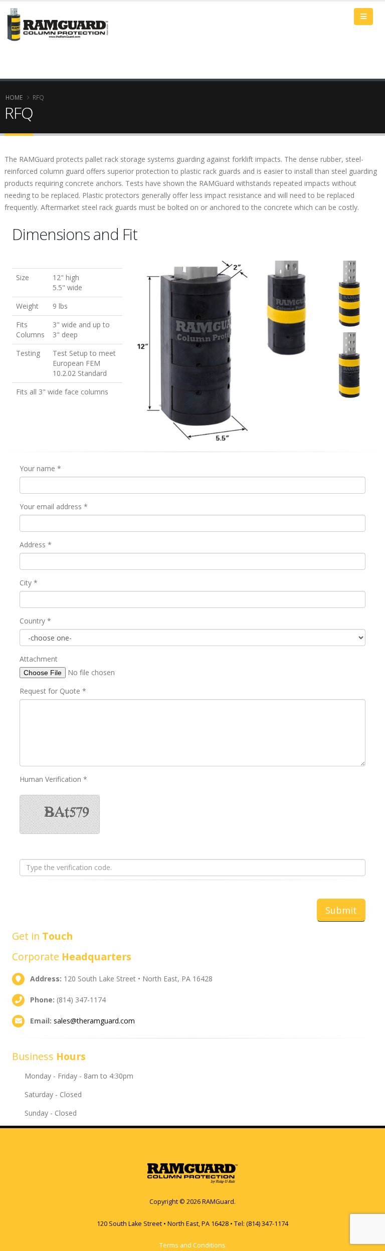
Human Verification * (53, 779)
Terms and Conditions (192, 1245)
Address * (36, 544)
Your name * (40, 468)
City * (29, 582)
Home (14, 97)
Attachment (39, 659)
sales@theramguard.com (94, 1020)
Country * (35, 621)
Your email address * (54, 506)
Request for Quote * (53, 691)
